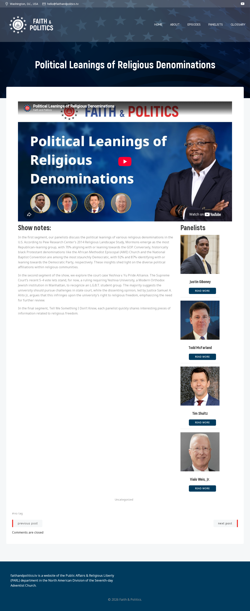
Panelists (215, 24)
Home (158, 24)
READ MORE (202, 290)
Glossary (238, 24)
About (175, 24)
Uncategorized (124, 499)
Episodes (194, 24)
